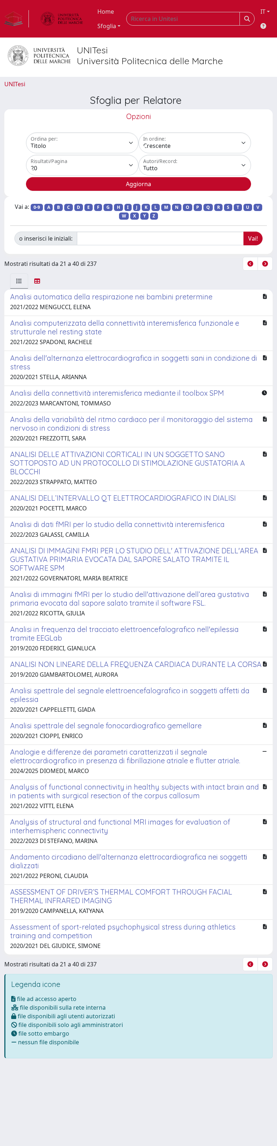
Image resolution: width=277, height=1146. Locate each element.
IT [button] (262, 12)
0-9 (37, 207)
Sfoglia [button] (106, 26)
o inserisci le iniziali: (45, 238)
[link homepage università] (62, 18)
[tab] (19, 281)
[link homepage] (16, 18)
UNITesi (14, 84)
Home (105, 12)
